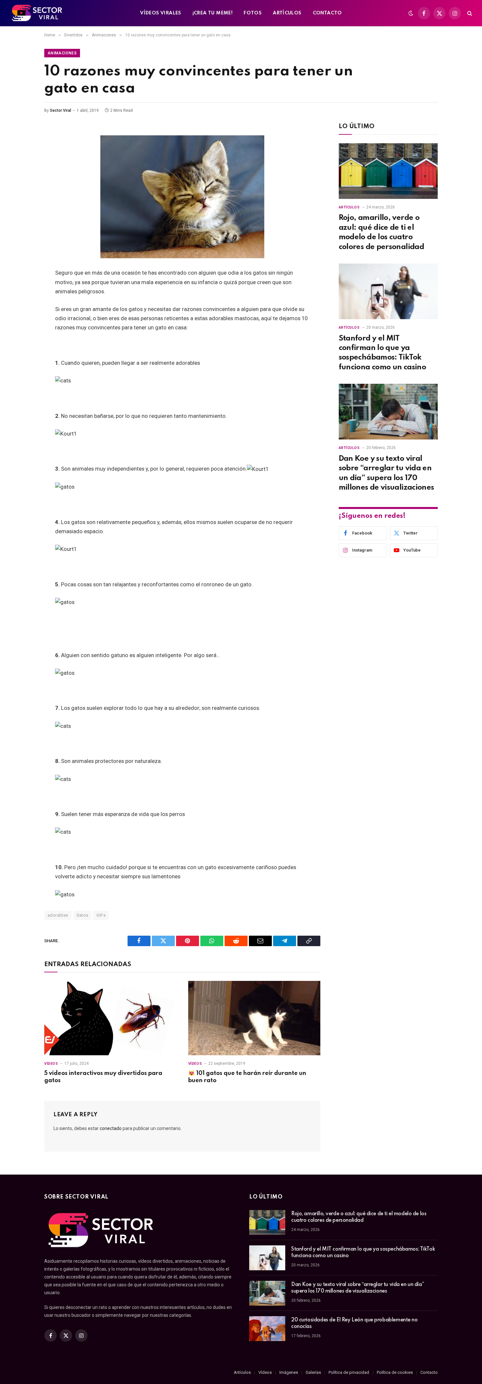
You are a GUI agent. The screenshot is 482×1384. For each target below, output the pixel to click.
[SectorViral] (37, 13)
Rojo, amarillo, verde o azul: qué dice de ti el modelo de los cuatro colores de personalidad (381, 232)
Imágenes (288, 1372)
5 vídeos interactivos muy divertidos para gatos (103, 1076)
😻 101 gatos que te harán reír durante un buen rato (247, 1076)
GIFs (101, 915)
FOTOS (253, 13)
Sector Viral (60, 110)
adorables (58, 915)
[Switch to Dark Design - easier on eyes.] (411, 13)
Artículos (349, 207)
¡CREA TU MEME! (212, 13)
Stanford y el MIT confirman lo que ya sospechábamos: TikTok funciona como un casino (382, 353)
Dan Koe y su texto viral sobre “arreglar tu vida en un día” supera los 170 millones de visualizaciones (386, 473)
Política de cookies (395, 1372)
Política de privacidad (349, 1372)
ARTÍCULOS (287, 13)
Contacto (429, 1372)
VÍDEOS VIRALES (160, 13)
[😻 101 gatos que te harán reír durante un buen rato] (254, 1018)
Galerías (313, 1372)
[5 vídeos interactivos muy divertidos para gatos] (110, 1018)
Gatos (82, 915)
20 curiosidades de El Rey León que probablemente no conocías (354, 1323)
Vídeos (51, 1064)
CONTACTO (327, 13)
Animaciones (62, 53)
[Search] (469, 13)
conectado (111, 1128)
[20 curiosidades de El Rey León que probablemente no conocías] (267, 1328)
